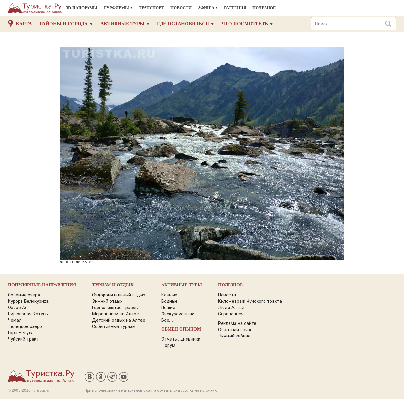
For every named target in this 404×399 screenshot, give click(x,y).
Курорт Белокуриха (28, 301)
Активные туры (122, 23)
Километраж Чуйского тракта (250, 301)
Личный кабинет (235, 335)
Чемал (14, 320)
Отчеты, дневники (180, 339)
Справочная (231, 313)
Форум (168, 345)
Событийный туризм (113, 326)
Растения (235, 7)
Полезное (264, 7)
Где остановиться (183, 23)
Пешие (168, 307)
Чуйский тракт (23, 339)
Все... (167, 320)
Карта (24, 23)
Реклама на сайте (237, 323)
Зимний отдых (107, 301)
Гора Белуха (20, 332)
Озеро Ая (17, 307)
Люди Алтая (231, 307)
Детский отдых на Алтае (118, 320)
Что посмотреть (245, 23)
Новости (181, 7)
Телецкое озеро (25, 326)
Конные (169, 294)
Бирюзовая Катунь (28, 313)
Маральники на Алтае (115, 313)
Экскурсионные (177, 313)
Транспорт (151, 7)
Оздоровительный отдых (118, 294)
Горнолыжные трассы (115, 307)
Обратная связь (235, 329)
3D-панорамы (81, 7)
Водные (169, 301)
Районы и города (64, 23)
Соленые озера (24, 294)
